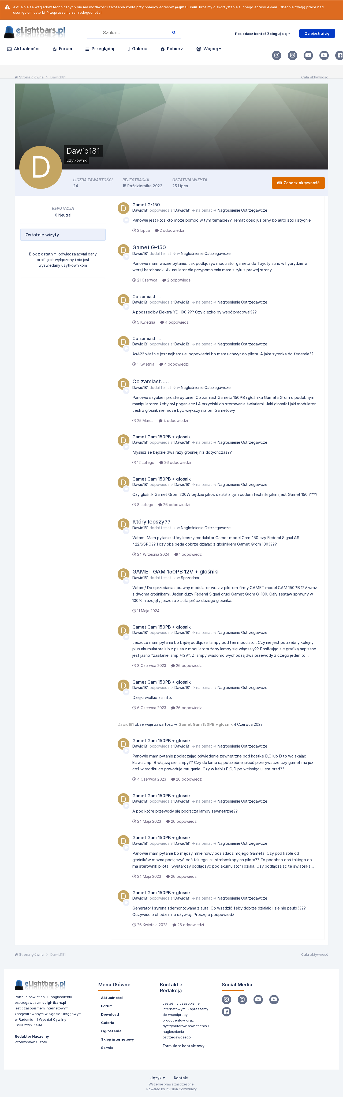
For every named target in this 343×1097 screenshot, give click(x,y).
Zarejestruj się (317, 33)
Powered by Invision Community (171, 1089)
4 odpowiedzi (176, 322)
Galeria (139, 48)
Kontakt (181, 1078)
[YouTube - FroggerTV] (308, 55)
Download (110, 1014)
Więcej (210, 48)
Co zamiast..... (146, 296)
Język (156, 1078)
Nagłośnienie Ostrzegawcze (242, 210)
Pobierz (174, 48)
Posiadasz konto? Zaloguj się (261, 33)
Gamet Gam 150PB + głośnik (161, 436)
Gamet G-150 (146, 204)
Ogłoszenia (111, 1031)
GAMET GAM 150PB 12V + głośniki (175, 571)
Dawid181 (140, 210)
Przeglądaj (102, 48)
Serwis (107, 1047)
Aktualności (26, 48)
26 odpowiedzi (177, 462)
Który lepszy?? (151, 521)
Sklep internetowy (117, 1039)
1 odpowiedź (190, 554)
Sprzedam (190, 577)
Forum (65, 48)
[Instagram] (276, 55)
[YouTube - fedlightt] (324, 55)
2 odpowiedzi (171, 230)
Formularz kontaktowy (183, 1046)
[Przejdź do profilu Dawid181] (123, 208)
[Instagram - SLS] (292, 55)
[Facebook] (226, 1011)
